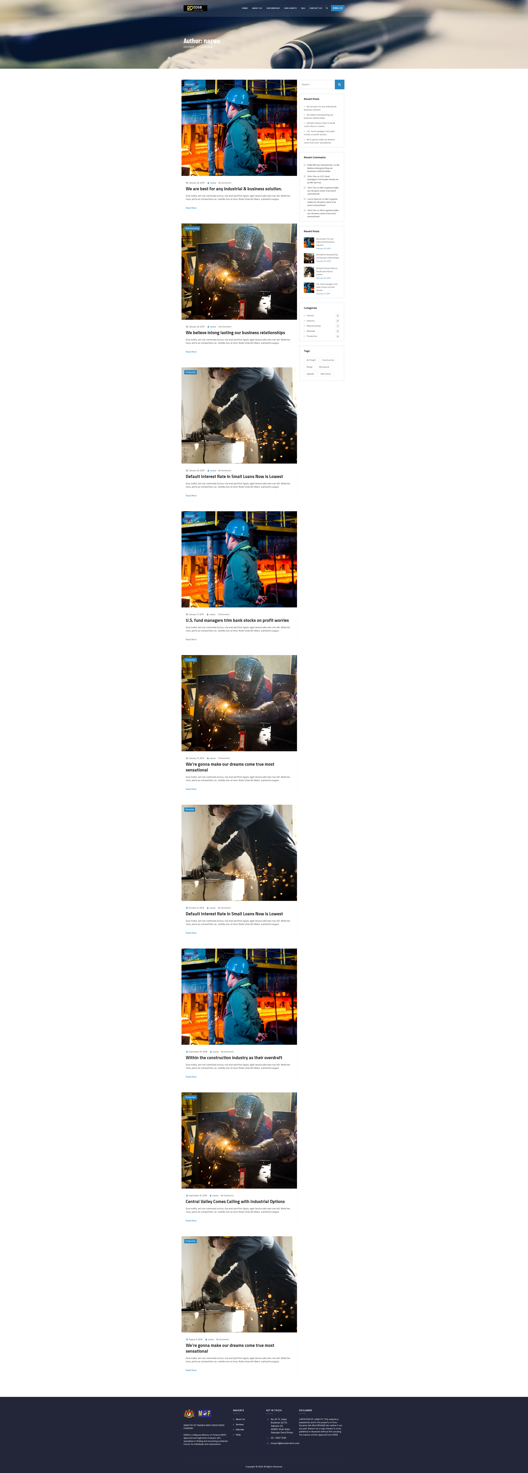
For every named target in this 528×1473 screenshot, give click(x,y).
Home (245, 8)
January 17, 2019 (323, 294)
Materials (190, 84)
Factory (310, 315)
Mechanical (324, 367)
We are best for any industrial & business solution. (234, 188)
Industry (189, 953)
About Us (257, 8)
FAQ (303, 8)
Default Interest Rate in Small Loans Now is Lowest (234, 476)
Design (310, 367)
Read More (191, 208)
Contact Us (315, 8)
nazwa (213, 183)
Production (191, 372)
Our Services (273, 8)
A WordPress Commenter (320, 165)
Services (240, 1424)
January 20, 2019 (323, 278)
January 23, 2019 (323, 248)
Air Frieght (311, 360)
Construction (328, 360)
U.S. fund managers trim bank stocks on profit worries (237, 620)
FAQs (238, 1435)
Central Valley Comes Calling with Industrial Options (235, 1201)
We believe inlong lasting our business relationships (235, 332)
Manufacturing (192, 228)
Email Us (337, 8)
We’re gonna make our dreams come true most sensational (230, 767)
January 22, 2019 (323, 261)
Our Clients (290, 8)
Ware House (326, 374)
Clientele (240, 1429)
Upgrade (310, 374)
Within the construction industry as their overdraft (234, 1057)
